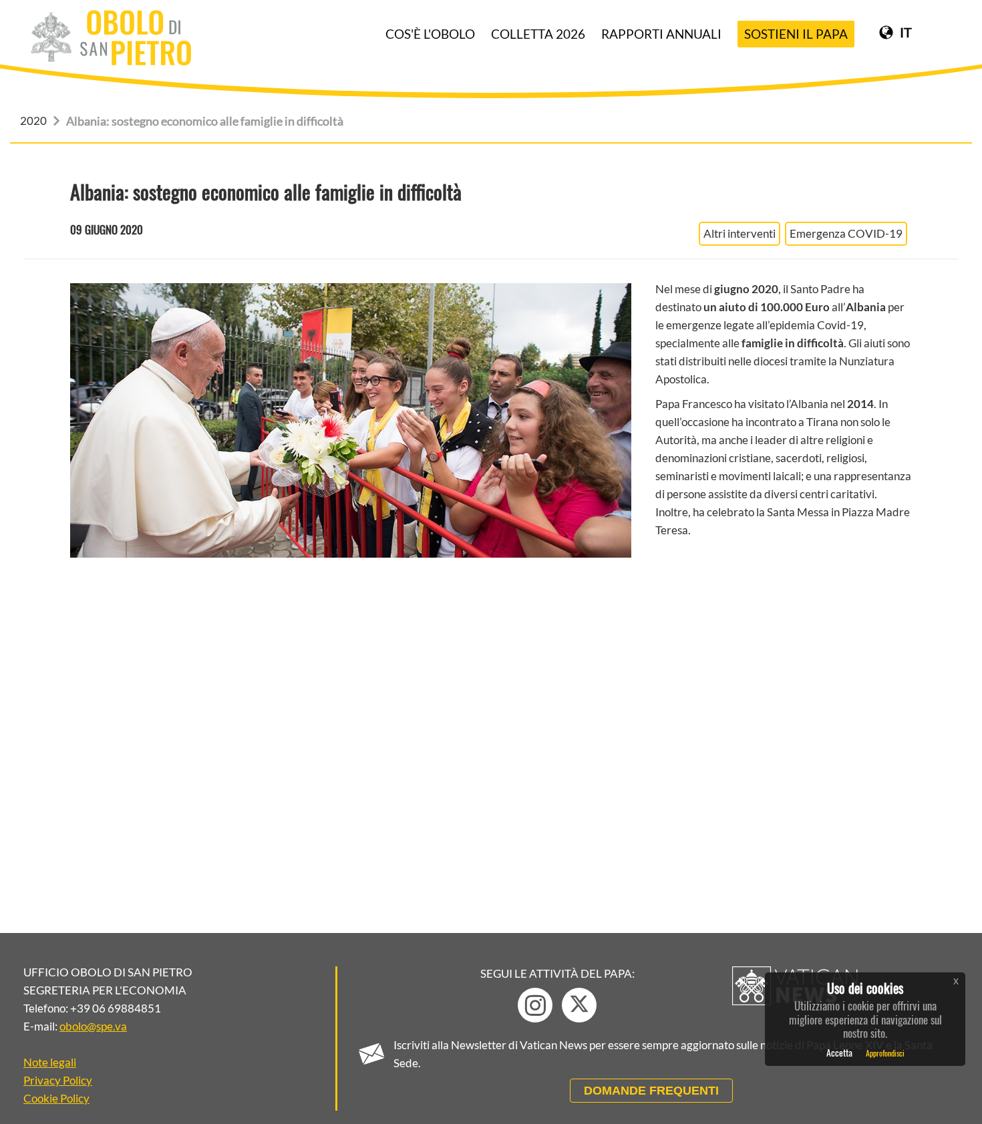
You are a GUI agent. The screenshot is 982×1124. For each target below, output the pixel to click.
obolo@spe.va (93, 1026)
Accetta (839, 1052)
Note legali (49, 1062)
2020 (33, 120)
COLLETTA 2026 (538, 34)
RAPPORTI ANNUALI (661, 34)
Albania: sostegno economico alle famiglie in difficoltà (204, 121)
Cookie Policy (56, 1098)
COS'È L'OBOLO (430, 34)
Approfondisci (885, 1052)
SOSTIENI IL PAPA (796, 34)
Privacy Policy (57, 1080)
